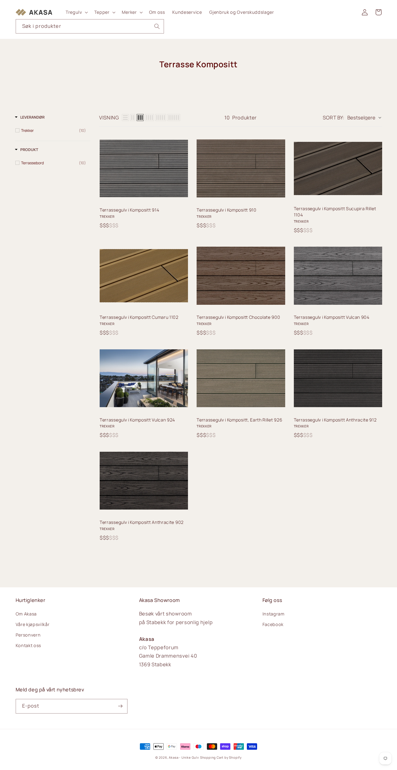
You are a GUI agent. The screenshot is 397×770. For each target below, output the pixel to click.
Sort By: (334, 117)
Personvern (28, 635)
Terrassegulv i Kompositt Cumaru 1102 (139, 317)
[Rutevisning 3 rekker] (140, 117)
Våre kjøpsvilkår (33, 624)
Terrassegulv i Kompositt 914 (129, 210)
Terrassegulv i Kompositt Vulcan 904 (331, 317)
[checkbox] (53, 130)
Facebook (273, 624)
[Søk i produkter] (157, 26)
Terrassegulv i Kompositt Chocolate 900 (238, 317)
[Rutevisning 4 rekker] (149, 117)
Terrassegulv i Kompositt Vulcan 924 (137, 420)
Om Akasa (26, 614)
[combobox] (90, 26)
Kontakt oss (28, 645)
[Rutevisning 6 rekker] (173, 117)
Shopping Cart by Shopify (221, 757)
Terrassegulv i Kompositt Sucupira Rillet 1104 (335, 212)
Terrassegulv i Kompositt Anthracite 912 (335, 420)
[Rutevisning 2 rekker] (132, 117)
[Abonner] (120, 706)
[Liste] (125, 117)
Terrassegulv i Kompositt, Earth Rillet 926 (239, 420)
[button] (76, 12)
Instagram (274, 614)
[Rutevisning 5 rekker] (160, 117)
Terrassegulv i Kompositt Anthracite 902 (142, 522)
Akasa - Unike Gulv (184, 757)
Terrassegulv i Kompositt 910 (226, 210)
